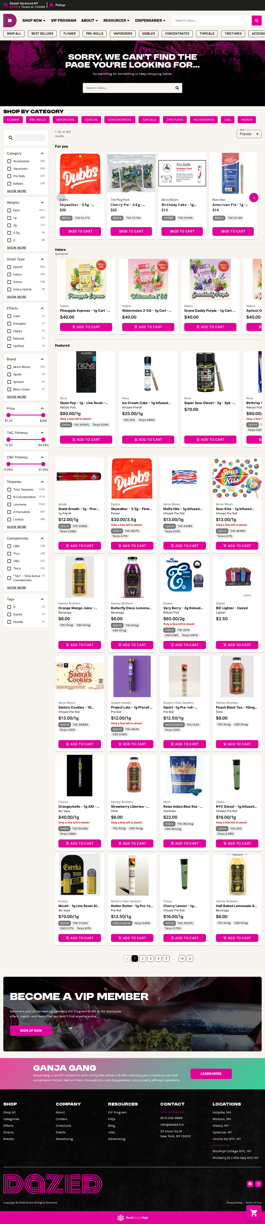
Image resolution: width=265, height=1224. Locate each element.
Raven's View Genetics (178, 702)
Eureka (168, 603)
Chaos (220, 802)
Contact (61, 1119)
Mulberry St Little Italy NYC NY (236, 1158)
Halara (64, 306)
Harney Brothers (69, 603)
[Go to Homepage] (10, 20)
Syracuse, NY (222, 1132)
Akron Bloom (171, 504)
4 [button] (158, 958)
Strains (8, 1132)
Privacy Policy (234, 1202)
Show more (16, 191)
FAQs (111, 1119)
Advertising (64, 1139)
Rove (63, 398)
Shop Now (32, 20)
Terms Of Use (254, 1202)
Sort (242, 129)
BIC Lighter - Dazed (232, 608)
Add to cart (88, 327)
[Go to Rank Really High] (132, 1217)
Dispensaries (148, 20)
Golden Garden (121, 702)
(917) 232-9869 (171, 1118)
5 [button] (166, 958)
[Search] (257, 21)
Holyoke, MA (222, 1112)
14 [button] (182, 958)
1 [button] (135, 958)
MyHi (166, 802)
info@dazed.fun (172, 1125)
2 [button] (142, 958)
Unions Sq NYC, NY (227, 1139)
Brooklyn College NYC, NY (232, 1151)
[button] (34, 5)
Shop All (9, 1112)
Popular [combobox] (246, 134)
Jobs (111, 1132)
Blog (111, 1126)
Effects (8, 1126)
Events (61, 1132)
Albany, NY (221, 1126)
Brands (8, 1139)
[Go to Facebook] (250, 1184)
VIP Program (63, 20)
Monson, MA (222, 1119)
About (87, 20)
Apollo (62, 504)
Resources (115, 20)
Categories (11, 1119)
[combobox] (212, 21)
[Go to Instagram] (258, 1184)
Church (63, 802)
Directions (63, 1126)
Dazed (220, 603)
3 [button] (151, 958)
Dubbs (115, 504)
